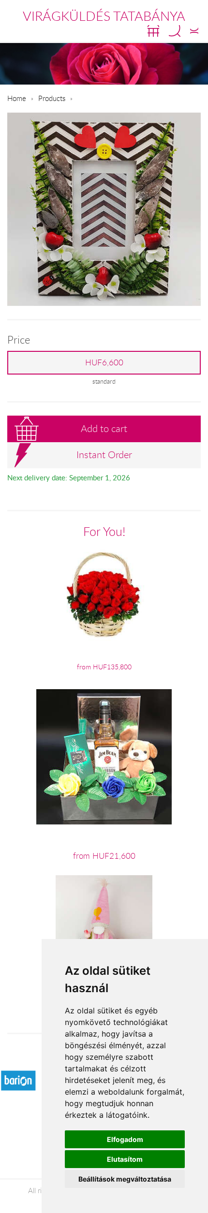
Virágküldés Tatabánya (104, 16)
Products (51, 98)
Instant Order (104, 454)
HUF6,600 (104, 362)
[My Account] (194, 31)
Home (16, 98)
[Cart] (153, 31)
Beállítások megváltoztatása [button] (124, 1179)
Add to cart (104, 428)
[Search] (174, 31)
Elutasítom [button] (125, 1159)
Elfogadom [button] (125, 1139)
